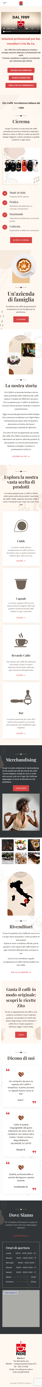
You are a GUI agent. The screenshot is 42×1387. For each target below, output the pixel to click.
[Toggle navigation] (5, 3)
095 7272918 (23, 1366)
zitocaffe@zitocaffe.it (24, 1369)
